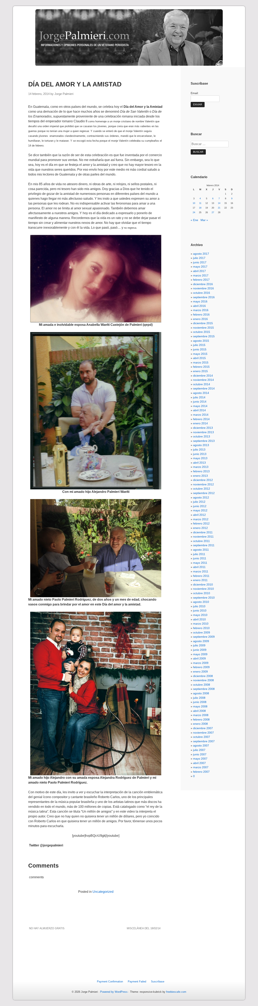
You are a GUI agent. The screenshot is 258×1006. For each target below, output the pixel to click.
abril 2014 (199, 410)
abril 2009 (199, 658)
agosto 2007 (201, 745)
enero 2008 (200, 723)
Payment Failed (137, 981)
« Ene (194, 220)
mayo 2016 (200, 301)
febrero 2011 (201, 575)
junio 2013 (199, 454)
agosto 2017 (201, 253)
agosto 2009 (201, 641)
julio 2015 (199, 345)
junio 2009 (199, 649)
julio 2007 (199, 750)
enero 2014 (200, 423)
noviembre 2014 (203, 379)
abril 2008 (199, 710)
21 (219, 208)
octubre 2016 (201, 292)
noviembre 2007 (203, 732)
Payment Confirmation (110, 981)
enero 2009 (200, 671)
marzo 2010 (200, 623)
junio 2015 (199, 349)
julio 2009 (199, 645)
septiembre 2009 (204, 636)
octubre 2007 (201, 736)
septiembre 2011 (203, 545)
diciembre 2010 (203, 584)
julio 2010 (199, 606)
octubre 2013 (201, 436)
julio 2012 (199, 501)
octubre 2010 (201, 593)
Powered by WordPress (114, 991)
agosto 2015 (201, 340)
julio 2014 (199, 397)
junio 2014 (199, 401)
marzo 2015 (200, 362)
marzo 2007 (200, 767)
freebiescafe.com (176, 991)
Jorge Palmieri (63, 94)
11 (200, 203)
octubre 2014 (201, 384)
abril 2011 (199, 567)
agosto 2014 (201, 393)
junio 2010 (199, 610)
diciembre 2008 (203, 676)
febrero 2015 (201, 366)
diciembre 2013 (203, 427)
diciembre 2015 (203, 323)
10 (194, 203)
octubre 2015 (201, 331)
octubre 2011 (201, 541)
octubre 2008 (201, 684)
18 (200, 208)
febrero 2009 (201, 667)
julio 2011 (199, 554)
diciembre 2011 (203, 532)
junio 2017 (199, 262)
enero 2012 (200, 527)
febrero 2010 (201, 628)
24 (194, 212)
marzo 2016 (200, 310)
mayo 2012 (200, 510)
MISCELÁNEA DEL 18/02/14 (143, 928)
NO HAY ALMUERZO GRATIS (46, 928)
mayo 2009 (200, 654)
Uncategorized (103, 891)
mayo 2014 (200, 406)
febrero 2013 (201, 471)
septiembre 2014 (204, 388)
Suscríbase (157, 981)
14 (219, 203)
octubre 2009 (201, 632)
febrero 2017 (201, 279)
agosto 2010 (201, 601)
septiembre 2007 (204, 741)
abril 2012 (199, 514)
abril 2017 (199, 271)
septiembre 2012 (204, 493)
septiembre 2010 (204, 597)
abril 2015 (199, 358)
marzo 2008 (200, 715)
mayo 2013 (200, 458)
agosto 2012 (201, 497)
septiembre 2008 (204, 688)
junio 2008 (199, 702)
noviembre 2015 (203, 327)
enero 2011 (200, 580)
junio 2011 (199, 558)
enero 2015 (200, 371)
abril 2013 (199, 462)
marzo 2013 (200, 466)
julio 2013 (199, 449)
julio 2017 (199, 258)
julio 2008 (199, 697)
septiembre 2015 (204, 336)
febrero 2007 (201, 771)
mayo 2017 (200, 266)
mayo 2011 (200, 562)
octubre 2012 (201, 488)
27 (213, 212)
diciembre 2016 (203, 284)
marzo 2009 (200, 662)
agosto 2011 (201, 549)
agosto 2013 (201, 445)
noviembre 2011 (203, 536)
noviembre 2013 (203, 432)
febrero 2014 (201, 419)
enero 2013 (200, 475)
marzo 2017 (200, 275)
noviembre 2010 (203, 588)
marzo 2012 (200, 519)
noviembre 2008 (203, 680)
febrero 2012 (201, 523)
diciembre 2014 (203, 375)
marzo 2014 (200, 414)
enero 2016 (200, 319)
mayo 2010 (200, 615)
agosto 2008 (201, 693)
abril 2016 (199, 305)
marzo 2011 (200, 571)
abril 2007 (199, 763)
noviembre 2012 (203, 484)
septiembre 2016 (204, 297)
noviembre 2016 (203, 288)
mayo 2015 (200, 353)
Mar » (204, 220)
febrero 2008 (201, 719)
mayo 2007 (200, 758)
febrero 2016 (201, 314)
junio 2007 (199, 754)
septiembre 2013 (204, 440)
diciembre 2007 (203, 728)
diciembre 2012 (203, 480)
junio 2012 (199, 506)
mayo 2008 (200, 706)
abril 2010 (199, 619)
